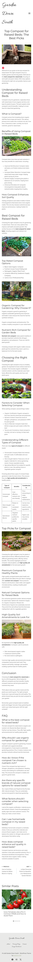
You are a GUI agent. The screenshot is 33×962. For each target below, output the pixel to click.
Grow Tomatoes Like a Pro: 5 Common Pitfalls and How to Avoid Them (15, 914)
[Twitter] (20, 959)
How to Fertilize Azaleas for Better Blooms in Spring (7, 870)
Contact (24, 944)
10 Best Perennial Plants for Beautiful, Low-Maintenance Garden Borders (25, 871)
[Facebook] (12, 959)
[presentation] (16, 899)
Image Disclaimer (16, 947)
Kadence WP (17, 955)
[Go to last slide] (4, 904)
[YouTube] (16, 959)
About (8, 944)
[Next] (28, 904)
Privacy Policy (16, 944)
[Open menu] (29, 13)
